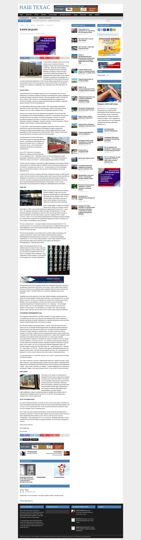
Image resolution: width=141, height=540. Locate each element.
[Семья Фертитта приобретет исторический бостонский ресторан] (74, 30)
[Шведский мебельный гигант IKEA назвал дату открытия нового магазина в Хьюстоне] (28, 470)
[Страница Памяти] (62, 470)
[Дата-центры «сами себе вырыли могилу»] (74, 48)
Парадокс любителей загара (107, 104)
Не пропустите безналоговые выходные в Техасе (86, 197)
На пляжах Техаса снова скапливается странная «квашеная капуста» (85, 142)
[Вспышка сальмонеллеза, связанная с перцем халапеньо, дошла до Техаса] (74, 186)
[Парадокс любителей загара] (109, 93)
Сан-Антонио (53, 14)
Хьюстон (28, 14)
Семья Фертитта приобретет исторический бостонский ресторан (86, 30)
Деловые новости (65, 14)
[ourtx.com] (73, 512)
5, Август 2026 (82, 201)
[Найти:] (114, 20)
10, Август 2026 (82, 153)
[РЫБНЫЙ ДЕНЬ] (45, 470)
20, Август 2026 (108, 142)
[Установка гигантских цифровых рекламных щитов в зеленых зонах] (74, 167)
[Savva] (73, 520)
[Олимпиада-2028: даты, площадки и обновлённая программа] (100, 139)
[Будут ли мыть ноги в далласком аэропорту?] (74, 117)
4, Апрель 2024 (25, 33)
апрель (33, 25)
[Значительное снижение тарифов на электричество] (74, 125)
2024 (27, 25)
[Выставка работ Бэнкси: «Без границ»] (74, 40)
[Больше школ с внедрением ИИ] (74, 151)
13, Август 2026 (82, 127)
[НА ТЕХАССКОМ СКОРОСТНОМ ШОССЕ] (100, 130)
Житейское (27, 439)
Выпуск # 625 (41, 33)
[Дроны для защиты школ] (74, 159)
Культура (83, 14)
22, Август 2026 (82, 64)
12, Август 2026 (82, 135)
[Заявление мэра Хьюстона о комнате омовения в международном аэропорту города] (74, 98)
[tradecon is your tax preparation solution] (42, 279)
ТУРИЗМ (34, 18)
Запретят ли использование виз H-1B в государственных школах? (86, 88)
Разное (97, 14)
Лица (90, 14)
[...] (105, 124)
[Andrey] (73, 529)
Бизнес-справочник (45, 18)
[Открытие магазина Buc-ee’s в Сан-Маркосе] (74, 134)
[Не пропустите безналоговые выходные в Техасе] (74, 197)
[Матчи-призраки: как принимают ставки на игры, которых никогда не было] (100, 148)
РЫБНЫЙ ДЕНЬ (41, 477)
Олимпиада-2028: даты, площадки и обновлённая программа (111, 139)
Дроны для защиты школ (86, 158)
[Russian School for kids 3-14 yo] (109, 47)
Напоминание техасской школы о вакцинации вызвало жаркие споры (85, 177)
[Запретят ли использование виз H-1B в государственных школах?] (74, 88)
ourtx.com (33, 33)
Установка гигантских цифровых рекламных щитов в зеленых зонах (85, 167)
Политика (34, 439)
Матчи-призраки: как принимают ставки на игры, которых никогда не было (112, 148)
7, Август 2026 (82, 159)
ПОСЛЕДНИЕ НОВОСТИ (79, 25)
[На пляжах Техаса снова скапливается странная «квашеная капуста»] (74, 142)
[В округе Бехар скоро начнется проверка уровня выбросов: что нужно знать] (74, 71)
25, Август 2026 (82, 42)
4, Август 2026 (82, 215)
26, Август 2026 (82, 34)
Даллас (43, 14)
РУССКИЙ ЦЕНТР (24, 18)
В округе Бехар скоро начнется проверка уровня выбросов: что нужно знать (86, 71)
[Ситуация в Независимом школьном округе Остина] (74, 109)
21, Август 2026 (82, 74)
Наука (75, 14)
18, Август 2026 (82, 103)
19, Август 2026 (82, 92)
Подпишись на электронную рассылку (108, 34)
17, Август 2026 (82, 119)
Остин (36, 14)
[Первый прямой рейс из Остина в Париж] (74, 80)
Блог (99, 81)
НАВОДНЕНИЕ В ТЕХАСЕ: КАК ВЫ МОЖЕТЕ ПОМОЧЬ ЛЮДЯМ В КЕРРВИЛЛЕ (85, 529)
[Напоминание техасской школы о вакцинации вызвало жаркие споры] (74, 176)
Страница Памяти (59, 477)
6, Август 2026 (82, 170)
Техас (21, 14)
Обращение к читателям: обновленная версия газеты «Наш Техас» (84, 512)
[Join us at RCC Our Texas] (76, 8)
